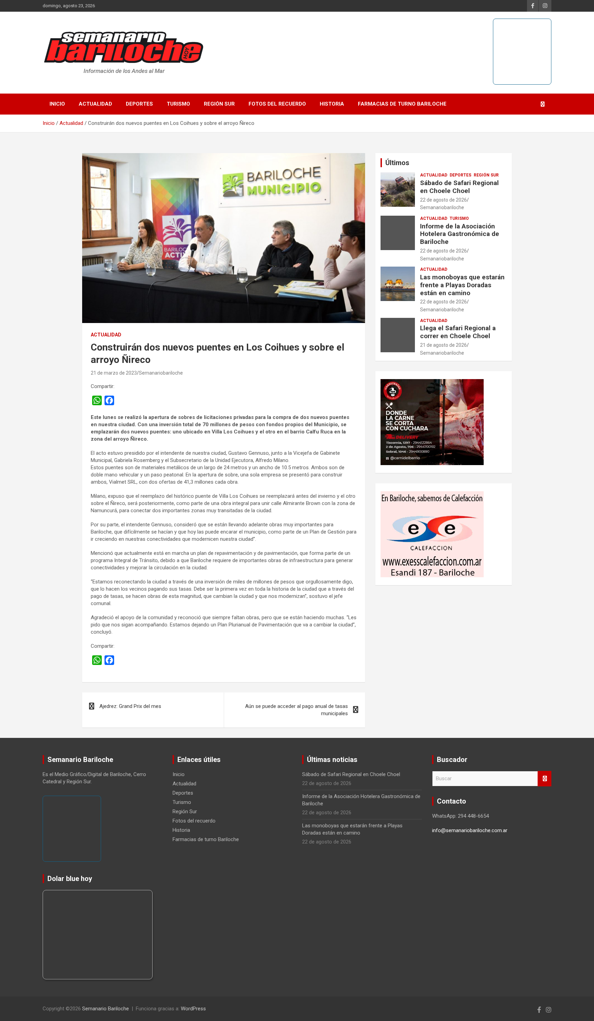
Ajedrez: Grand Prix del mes (130, 706)
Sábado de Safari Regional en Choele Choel (459, 187)
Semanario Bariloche (105, 1009)
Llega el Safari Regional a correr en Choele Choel (458, 332)
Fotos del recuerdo (277, 104)
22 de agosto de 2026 (443, 200)
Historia (332, 104)
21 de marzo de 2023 (114, 373)
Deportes (139, 104)
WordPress (193, 1009)
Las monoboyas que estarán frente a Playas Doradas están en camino (462, 285)
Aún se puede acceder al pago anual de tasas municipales (296, 710)
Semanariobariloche (161, 373)
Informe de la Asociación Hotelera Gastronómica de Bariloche (459, 234)
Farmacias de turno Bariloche (402, 104)
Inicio (57, 104)
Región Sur (219, 104)
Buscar (544, 778)
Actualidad (95, 104)
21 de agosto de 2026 (443, 345)
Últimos (397, 163)
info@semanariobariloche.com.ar (469, 830)
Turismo (178, 104)
